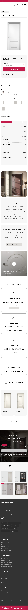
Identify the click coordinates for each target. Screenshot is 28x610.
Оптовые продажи (5, 592)
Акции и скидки (4, 558)
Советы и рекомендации (6, 562)
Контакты (3, 582)
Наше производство (5, 574)
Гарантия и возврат (5, 560)
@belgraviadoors (14, 466)
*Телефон (6, 63)
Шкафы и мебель (5, 546)
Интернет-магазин (5, 542)
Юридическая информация (7, 566)
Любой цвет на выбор (11, 92)
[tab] (6, 122)
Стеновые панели (5, 548)
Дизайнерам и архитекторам (7, 590)
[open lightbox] (14, 263)
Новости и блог (4, 578)
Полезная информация (6, 564)
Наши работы (4, 576)
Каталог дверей (4, 544)
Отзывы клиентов (5, 580)
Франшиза (3, 594)
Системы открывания (6, 550)
